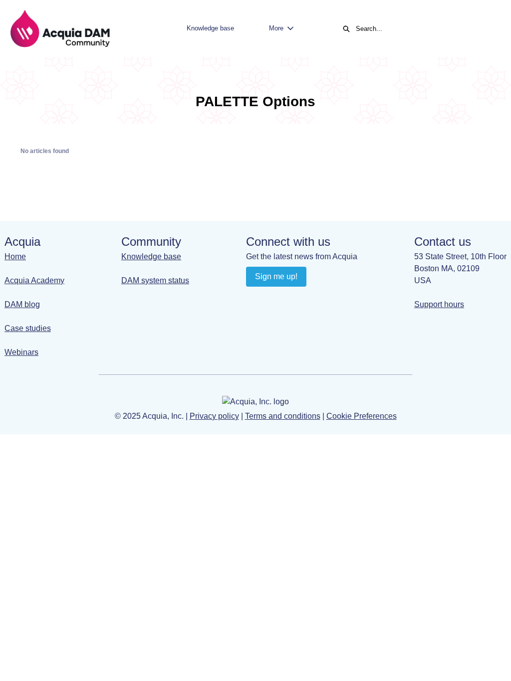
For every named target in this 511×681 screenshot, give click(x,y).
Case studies (27, 328)
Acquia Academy (34, 280)
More (276, 28)
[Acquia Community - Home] (60, 28)
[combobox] (423, 28)
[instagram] (293, 299)
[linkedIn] (254, 299)
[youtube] (274, 299)
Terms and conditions (282, 416)
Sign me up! (276, 276)
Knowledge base (210, 28)
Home (15, 256)
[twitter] (313, 299)
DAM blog (22, 304)
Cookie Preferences (361, 416)
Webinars (21, 352)
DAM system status (155, 280)
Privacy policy (214, 416)
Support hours (439, 304)
